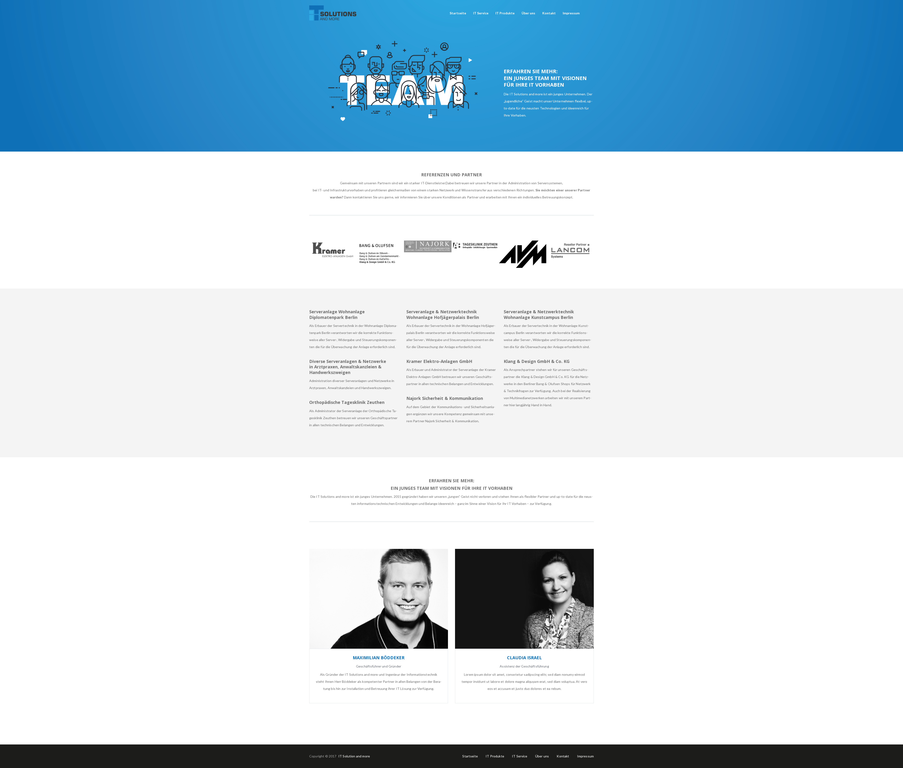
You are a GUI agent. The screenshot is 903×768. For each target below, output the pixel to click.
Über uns (542, 756)
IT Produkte (495, 756)
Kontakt (563, 756)
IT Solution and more (354, 756)
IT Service (519, 756)
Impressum (585, 756)
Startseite (470, 756)
